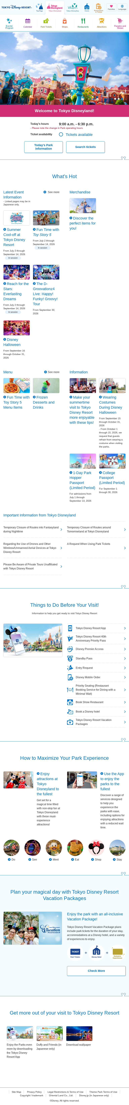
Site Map (16, 1092)
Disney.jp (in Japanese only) (94, 1095)
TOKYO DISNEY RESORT (17, 7)
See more (53, 192)
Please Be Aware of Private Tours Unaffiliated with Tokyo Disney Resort (30, 566)
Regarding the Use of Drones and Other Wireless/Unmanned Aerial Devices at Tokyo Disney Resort (29, 547)
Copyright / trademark (31, 1095)
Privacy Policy (34, 1092)
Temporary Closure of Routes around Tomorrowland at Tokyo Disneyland (89, 529)
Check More (96, 970)
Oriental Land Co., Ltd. (61, 1095)
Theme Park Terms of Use (103, 1092)
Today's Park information (43, 147)
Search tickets (85, 147)
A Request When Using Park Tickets (88, 543)
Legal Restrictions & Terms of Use (65, 1092)
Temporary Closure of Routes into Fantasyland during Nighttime (31, 529)
